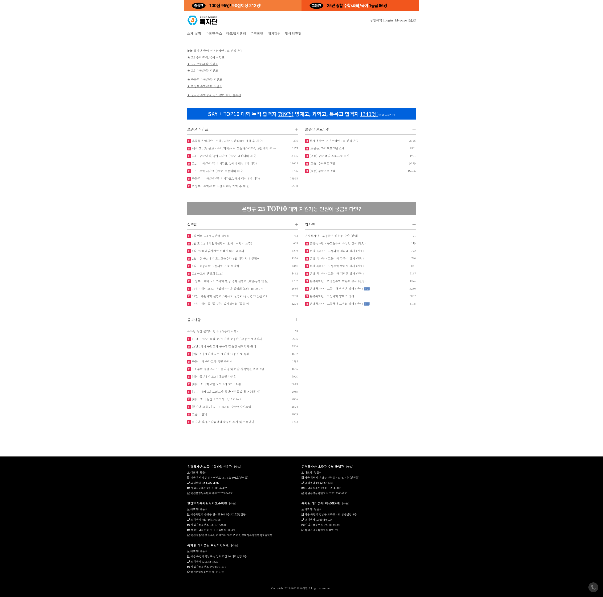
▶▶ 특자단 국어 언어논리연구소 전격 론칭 (215, 51)
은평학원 (256, 33)
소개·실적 (194, 33)
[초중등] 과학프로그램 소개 (327, 148)
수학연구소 (213, 33)
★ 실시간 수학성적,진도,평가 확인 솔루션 (214, 95)
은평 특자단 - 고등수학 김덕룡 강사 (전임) (336, 273)
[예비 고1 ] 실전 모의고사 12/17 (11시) (216, 399)
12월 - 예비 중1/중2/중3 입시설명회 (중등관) (220, 304)
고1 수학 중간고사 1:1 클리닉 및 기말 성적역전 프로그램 (227, 369)
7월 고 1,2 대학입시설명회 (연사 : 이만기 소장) (221, 243)
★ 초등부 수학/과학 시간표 (204, 86)
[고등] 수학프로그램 (322, 163)
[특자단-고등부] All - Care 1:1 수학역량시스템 (221, 407)
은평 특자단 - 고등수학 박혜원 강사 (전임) (336, 266)
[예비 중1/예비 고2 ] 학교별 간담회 (213, 376)
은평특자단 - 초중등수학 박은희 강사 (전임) (337, 281)
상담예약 (376, 20)
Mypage (401, 20)
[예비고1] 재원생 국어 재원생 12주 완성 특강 (220, 354)
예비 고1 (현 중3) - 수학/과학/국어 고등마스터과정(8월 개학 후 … (233, 148)
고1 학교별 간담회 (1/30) (207, 273)
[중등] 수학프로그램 (322, 171)
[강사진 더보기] (414, 224)
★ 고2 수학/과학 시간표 (202, 64)
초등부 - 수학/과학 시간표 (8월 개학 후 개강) (220, 186)
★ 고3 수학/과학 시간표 (202, 70)
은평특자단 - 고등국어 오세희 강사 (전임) (336, 304)
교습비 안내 (199, 414)
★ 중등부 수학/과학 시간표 (204, 79)
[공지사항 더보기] (296, 319)
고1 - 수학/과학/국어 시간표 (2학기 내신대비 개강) (224, 156)
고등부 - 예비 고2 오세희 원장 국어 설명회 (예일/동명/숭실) (229, 281)
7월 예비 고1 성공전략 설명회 (210, 236)
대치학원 (274, 33)
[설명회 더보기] (296, 224)
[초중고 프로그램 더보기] (414, 129)
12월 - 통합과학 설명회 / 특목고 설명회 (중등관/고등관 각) (229, 296)
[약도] (237, 466)
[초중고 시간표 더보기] (296, 129)
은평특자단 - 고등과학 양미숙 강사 (331, 296)
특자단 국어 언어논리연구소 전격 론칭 (334, 141)
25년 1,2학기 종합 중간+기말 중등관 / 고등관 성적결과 (226, 339)
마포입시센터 (236, 33)
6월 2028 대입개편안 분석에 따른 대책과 (217, 251)
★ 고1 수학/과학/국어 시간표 (205, 57)
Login (388, 20)
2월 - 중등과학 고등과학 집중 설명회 (215, 266)
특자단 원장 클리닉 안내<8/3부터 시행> (212, 331)
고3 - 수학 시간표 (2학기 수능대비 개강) (217, 171)
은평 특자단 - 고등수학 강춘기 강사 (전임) (336, 258)
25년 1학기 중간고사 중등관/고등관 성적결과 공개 (223, 346)
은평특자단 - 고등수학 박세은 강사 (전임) (336, 288)
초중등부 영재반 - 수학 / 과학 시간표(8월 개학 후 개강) (227, 141)
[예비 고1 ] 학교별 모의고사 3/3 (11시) (216, 384)
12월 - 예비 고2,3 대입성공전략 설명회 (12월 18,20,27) (227, 288)
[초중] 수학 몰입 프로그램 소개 (329, 156)
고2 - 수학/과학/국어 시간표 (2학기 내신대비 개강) (224, 163)
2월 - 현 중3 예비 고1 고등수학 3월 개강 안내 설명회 (225, 258)
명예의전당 (293, 33)
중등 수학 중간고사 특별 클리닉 (211, 361)
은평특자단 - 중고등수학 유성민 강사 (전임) (337, 243)
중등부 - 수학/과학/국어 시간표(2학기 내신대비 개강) (225, 178)
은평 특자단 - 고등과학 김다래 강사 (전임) (336, 251)
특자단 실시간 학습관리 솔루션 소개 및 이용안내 (222, 422)
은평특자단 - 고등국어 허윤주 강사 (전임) (331, 236)
